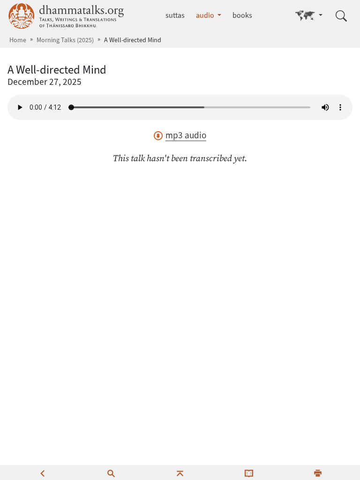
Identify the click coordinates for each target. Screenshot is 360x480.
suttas (175, 15)
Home (17, 40)
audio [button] (206, 15)
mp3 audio (185, 135)
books (242, 15)
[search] (111, 472)
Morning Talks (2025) (65, 40)
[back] (42, 472)
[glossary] (249, 472)
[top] (180, 472)
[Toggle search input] (341, 16)
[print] (318, 472)
